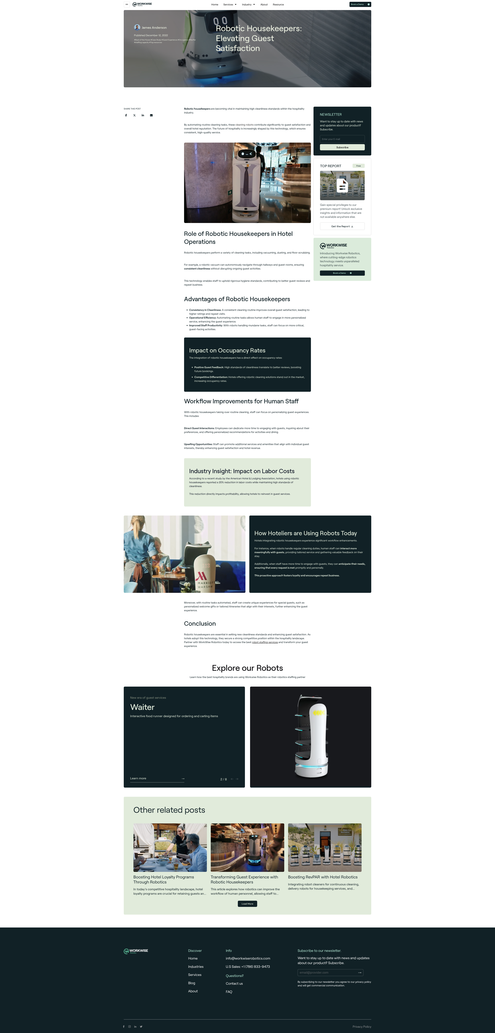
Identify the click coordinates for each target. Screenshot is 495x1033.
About (264, 4)
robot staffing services (265, 642)
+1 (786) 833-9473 (255, 966)
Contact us (234, 983)
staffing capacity (142, 42)
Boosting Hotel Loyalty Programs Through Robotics (163, 879)
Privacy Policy (362, 1026)
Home (214, 4)
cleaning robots (245, 124)
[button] (126, 115)
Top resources (156, 42)
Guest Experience (170, 40)
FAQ (229, 991)
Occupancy (183, 40)
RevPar (193, 40)
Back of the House (142, 40)
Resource (278, 4)
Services (228, 4)
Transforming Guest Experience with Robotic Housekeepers (244, 879)
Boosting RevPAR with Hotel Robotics (323, 876)
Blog (191, 983)
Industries (196, 966)
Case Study (156, 40)
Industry (246, 4)
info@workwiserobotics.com (248, 958)
